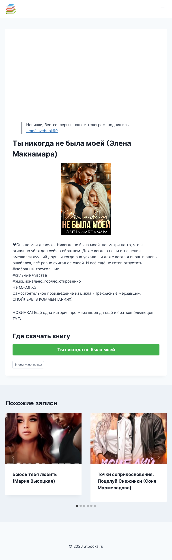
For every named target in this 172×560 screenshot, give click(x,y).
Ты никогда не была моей (86, 349)
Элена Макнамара (28, 364)
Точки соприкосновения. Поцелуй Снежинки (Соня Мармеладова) (127, 481)
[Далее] (159, 458)
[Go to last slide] (13, 458)
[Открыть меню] (162, 8)
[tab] (77, 506)
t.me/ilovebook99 (42, 131)
